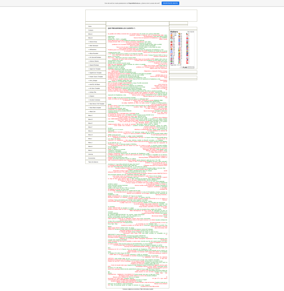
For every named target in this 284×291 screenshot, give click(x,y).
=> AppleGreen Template (95, 72)
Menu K (90, 146)
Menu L (90, 150)
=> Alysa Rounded (93, 53)
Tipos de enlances (93, 162)
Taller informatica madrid (146, 289)
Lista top (90, 154)
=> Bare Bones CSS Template (96, 103)
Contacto (90, 30)
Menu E (90, 123)
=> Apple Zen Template (94, 69)
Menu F (90, 127)
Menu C (90, 115)
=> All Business (92, 49)
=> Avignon (91, 96)
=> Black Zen (91, 111)
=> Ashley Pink (92, 92)
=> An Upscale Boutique (94, 57)
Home (90, 26)
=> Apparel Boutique (93, 65)
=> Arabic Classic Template (95, 76)
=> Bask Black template (94, 107)
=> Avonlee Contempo (94, 100)
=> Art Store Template (94, 88)
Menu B (90, 38)
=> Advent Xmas (92, 41)
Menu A (90, 34)
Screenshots (91, 158)
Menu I (90, 138)
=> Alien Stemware (93, 45)
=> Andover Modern (93, 61)
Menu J (90, 142)
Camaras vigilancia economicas (131, 289)
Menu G (90, 131)
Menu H (90, 134)
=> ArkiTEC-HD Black (94, 84)
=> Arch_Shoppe (92, 80)
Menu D (90, 119)
